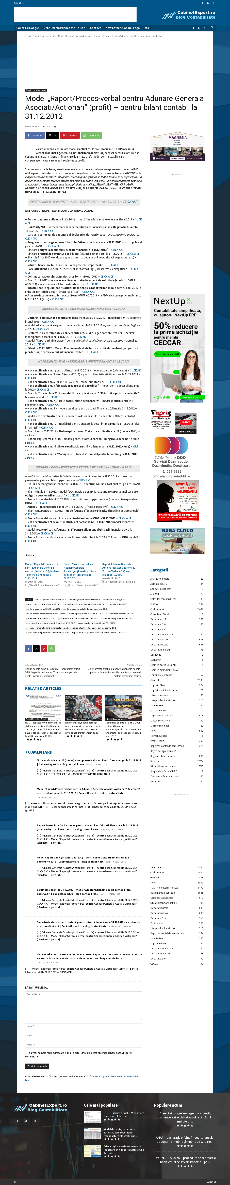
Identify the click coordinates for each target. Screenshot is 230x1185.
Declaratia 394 (158, 624)
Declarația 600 (158, 629)
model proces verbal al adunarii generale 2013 (85, 609)
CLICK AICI (130, 201)
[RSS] (207, 3)
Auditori (154, 593)
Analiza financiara (159, 578)
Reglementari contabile (162, 756)
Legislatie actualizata (161, 715)
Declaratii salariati (160, 649)
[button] (212, 28)
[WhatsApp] (51, 648)
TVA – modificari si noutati (164, 776)
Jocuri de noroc (158, 710)
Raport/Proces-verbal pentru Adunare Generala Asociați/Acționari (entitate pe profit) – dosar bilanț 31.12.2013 (80, 571)
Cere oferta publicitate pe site (64, 28)
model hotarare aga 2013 (114, 599)
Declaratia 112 (158, 619)
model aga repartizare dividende (84, 599)
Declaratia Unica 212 (161, 634)
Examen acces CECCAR (163, 664)
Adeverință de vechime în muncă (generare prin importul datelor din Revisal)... (124, 1150)
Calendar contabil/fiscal (163, 599)
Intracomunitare (159, 695)
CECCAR (154, 604)
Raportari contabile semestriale (167, 745)
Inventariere (156, 705)
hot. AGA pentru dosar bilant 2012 (50, 599)
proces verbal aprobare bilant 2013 (117, 618)
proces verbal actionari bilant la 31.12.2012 (77, 618)
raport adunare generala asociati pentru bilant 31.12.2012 (98, 632)
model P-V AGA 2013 (118, 604)
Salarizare (155, 761)
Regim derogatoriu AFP (163, 751)
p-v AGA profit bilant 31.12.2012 (83, 613)
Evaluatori (155, 659)
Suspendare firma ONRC (163, 771)
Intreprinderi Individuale (163, 700)
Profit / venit (157, 740)
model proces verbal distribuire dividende (45, 613)
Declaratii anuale (159, 639)
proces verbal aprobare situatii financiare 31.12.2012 (50, 623)
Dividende (155, 654)
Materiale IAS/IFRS (160, 720)
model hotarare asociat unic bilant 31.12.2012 (85, 604)
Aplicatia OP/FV (158, 583)
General (154, 680)
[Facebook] (202, 3)
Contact (95, 28)
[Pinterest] (44, 648)
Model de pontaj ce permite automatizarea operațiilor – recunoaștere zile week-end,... (121, 1133)
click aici (30, 435)
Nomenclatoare (159, 735)
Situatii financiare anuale (44, 36)
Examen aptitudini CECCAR (164, 669)
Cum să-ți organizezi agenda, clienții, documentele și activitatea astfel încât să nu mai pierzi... (185, 1117)
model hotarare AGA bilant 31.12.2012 (43, 604)
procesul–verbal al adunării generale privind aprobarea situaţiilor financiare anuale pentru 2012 (71, 628)
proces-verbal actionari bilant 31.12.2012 (96, 623)
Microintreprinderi (160, 725)
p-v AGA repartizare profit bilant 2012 (117, 613)
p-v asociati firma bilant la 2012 (40, 618)
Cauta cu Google (27, 28)
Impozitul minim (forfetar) (164, 690)
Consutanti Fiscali (159, 614)
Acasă (28, 36)
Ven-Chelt (155, 781)
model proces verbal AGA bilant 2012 (43, 609)
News (153, 730)
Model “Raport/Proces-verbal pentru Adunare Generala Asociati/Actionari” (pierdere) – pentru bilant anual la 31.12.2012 (42, 571)
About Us (19, 3)
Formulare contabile (161, 675)
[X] (213, 3)
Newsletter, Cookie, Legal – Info (127, 28)
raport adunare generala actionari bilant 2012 (47, 632)
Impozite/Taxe (158, 685)
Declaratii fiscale (159, 644)
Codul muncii (157, 609)
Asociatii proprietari (160, 588)
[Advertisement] (75, 14)
